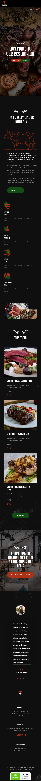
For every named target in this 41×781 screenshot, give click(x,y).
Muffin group (24, 767)
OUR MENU (16, 60)
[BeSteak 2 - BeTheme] (5, 3)
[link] (20, 362)
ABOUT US (25, 60)
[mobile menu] (38, 3)
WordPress (28, 770)
